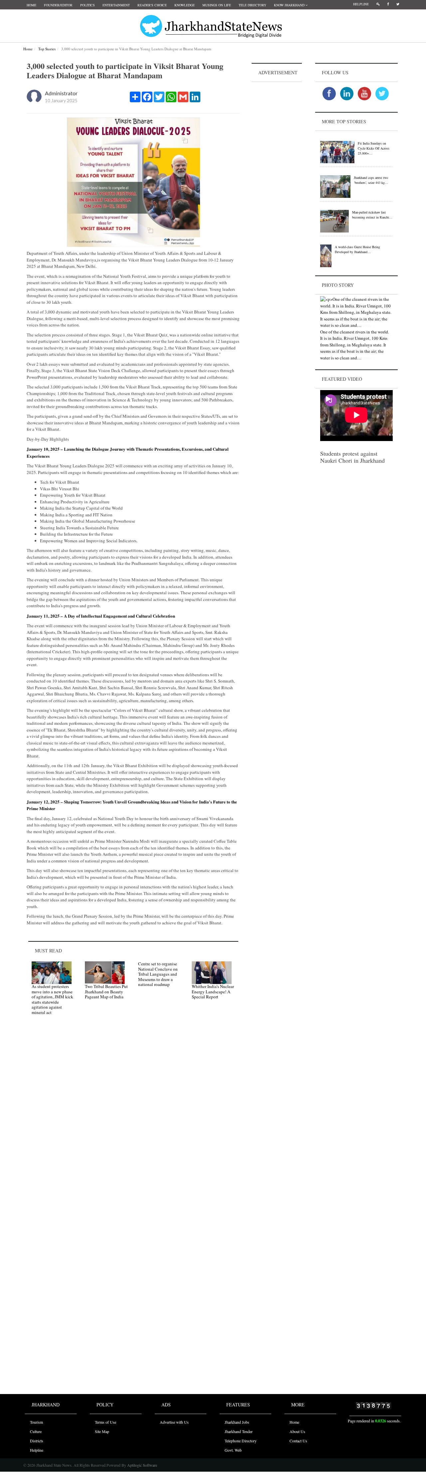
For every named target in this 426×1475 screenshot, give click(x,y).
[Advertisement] (277, 183)
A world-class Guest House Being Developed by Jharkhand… (357, 249)
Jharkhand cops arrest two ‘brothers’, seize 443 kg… (371, 180)
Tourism (36, 1422)
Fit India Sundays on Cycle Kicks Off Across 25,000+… (373, 148)
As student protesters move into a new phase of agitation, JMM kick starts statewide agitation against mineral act (52, 999)
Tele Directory (252, 5)
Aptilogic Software (141, 1465)
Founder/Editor (58, 5)
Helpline (361, 4)
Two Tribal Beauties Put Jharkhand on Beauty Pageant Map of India (106, 991)
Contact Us (298, 1440)
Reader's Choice (152, 5)
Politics (87, 5)
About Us (297, 1431)
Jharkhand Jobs (237, 1422)
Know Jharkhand (290, 5)
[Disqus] (133, 1115)
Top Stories (47, 48)
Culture (36, 1431)
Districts (36, 1440)
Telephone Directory (241, 1440)
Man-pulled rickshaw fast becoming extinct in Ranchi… (372, 215)
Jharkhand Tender (239, 1431)
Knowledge (184, 5)
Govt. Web (233, 1450)
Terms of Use (105, 1422)
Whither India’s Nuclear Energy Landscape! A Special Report (213, 991)
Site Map (102, 1431)
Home (31, 5)
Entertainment (116, 5)
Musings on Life (216, 5)
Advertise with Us (174, 1422)
